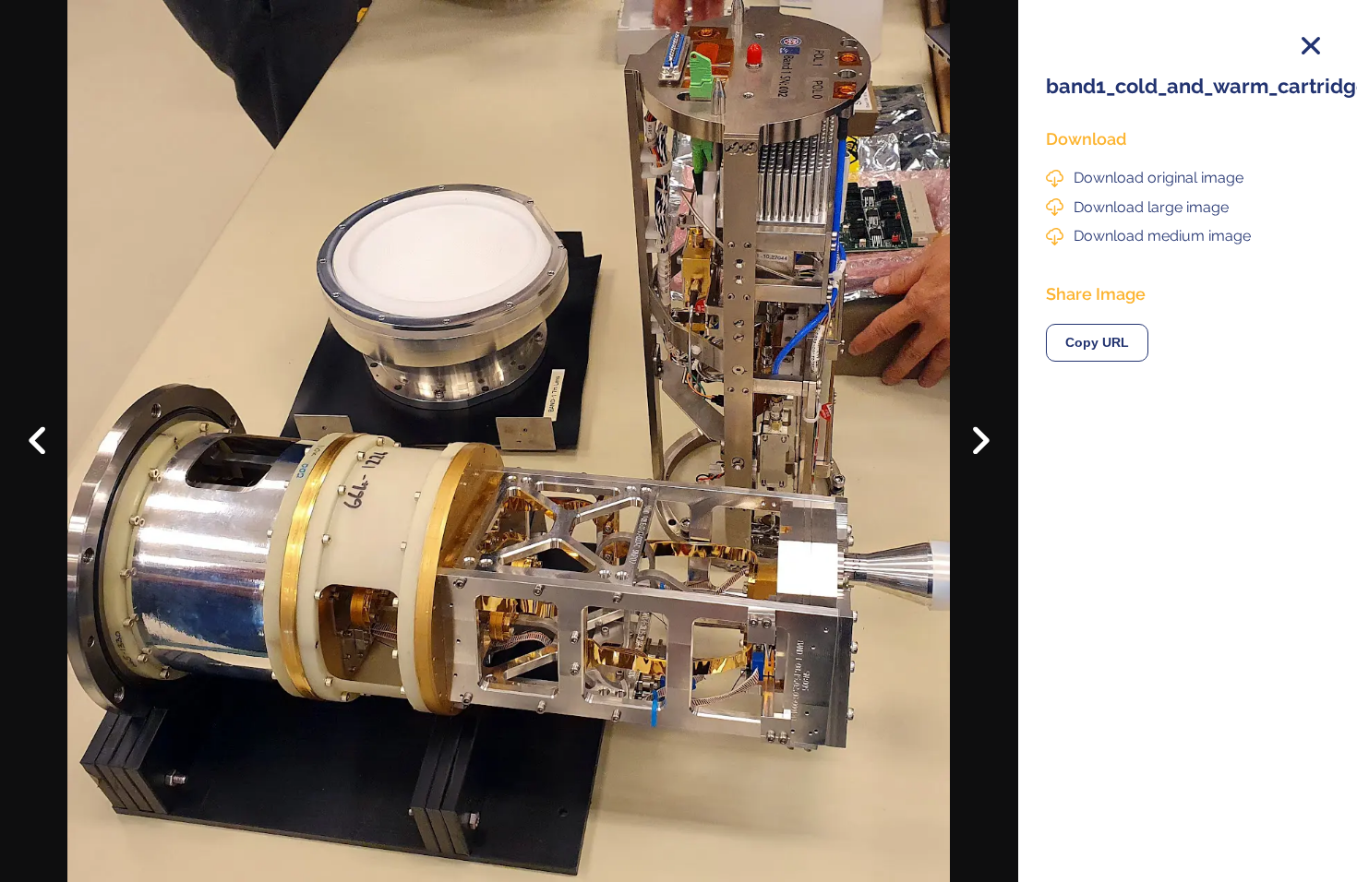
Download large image (1151, 207)
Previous (50, 426)
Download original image (1158, 177)
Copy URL (1097, 343)
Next (968, 445)
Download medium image (1162, 235)
